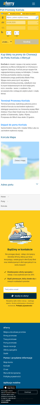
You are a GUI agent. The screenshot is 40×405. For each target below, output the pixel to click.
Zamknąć (27, 392)
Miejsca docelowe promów (14, 332)
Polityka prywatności (24, 306)
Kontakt (6, 366)
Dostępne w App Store (9, 387)
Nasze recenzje (9, 346)
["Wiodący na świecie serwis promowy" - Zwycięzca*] (8, 4)
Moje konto (8, 362)
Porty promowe (10, 342)
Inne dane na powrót (29, 14)
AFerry (6, 327)
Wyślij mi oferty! (22, 296)
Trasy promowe (9, 339)
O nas (5, 369)
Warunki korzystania (11, 373)
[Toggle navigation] (34, 4)
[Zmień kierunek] (37, 18)
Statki (5, 353)
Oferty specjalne (10, 350)
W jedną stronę (15, 14)
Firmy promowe (10, 335)
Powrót (5, 14)
